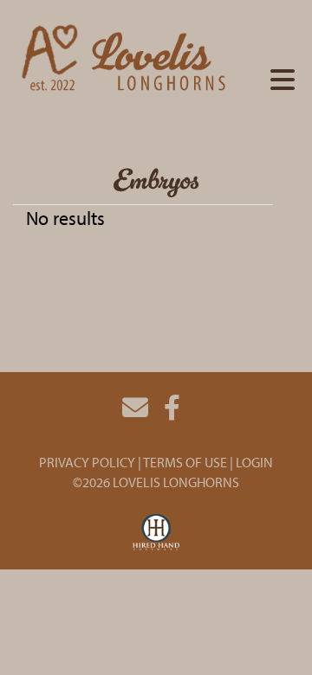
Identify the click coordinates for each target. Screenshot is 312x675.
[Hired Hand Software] (156, 533)
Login (254, 462)
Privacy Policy (87, 462)
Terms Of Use (185, 462)
